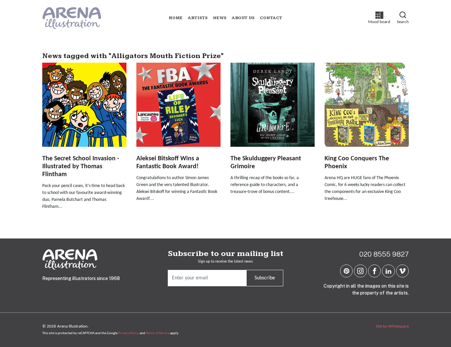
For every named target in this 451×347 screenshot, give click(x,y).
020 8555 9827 (384, 254)
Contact (271, 18)
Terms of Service (157, 333)
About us (243, 18)
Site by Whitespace (392, 326)
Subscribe (265, 278)
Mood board (379, 18)
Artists (198, 18)
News (219, 18)
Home (176, 18)
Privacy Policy (128, 333)
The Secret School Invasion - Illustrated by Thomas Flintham (80, 166)
